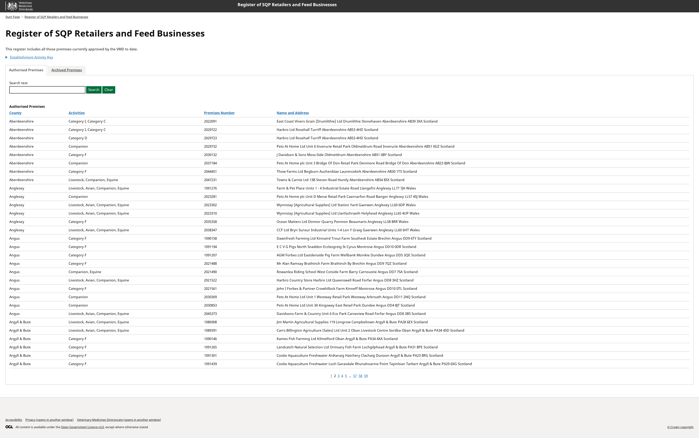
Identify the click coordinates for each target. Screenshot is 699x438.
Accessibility (13, 420)
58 (360, 375)
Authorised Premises (26, 70)
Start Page (12, 17)
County (15, 113)
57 (355, 375)
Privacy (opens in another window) (49, 420)
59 (366, 375)
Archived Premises (67, 70)
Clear (108, 89)
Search (93, 89)
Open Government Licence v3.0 (82, 427)
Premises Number (219, 113)
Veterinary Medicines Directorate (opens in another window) (119, 420)
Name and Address (293, 113)
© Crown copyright (680, 427)
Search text (18, 83)
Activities (77, 113)
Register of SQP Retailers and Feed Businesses (287, 4)
